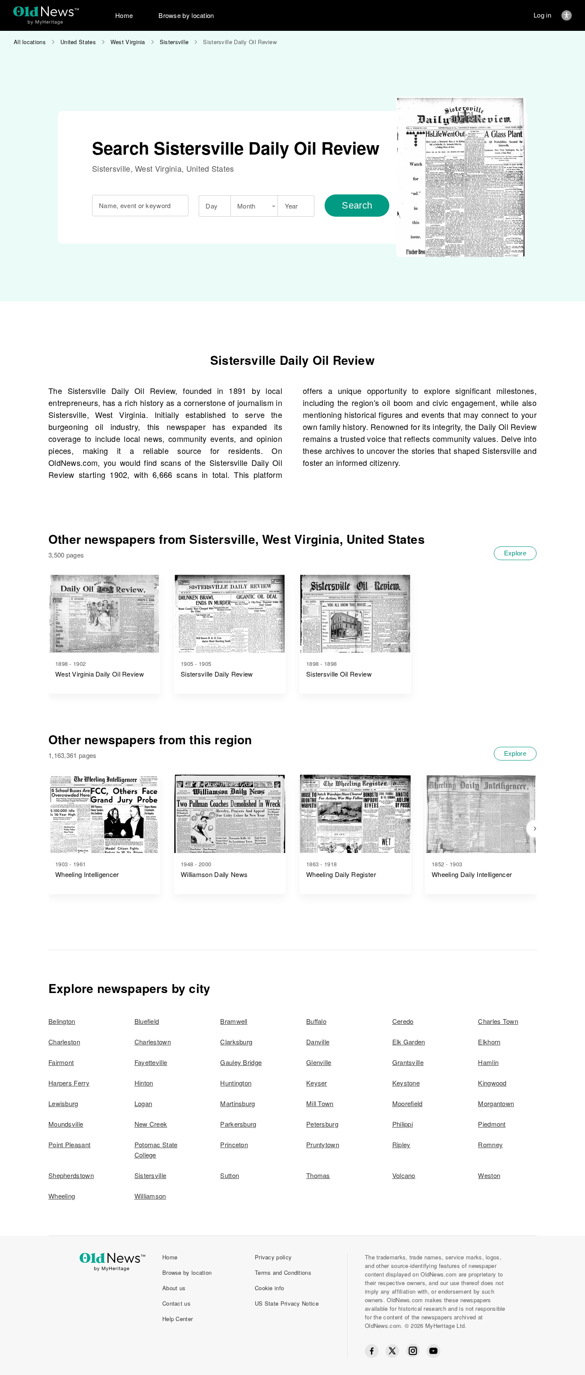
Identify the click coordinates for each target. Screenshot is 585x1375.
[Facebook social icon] (372, 1351)
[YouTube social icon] (433, 1351)
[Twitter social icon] (392, 1351)
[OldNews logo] (46, 11)
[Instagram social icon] (413, 1351)
